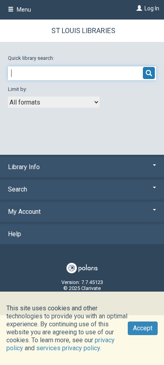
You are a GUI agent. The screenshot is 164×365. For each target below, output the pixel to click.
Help (14, 234)
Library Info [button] (24, 167)
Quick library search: (31, 58)
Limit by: (18, 89)
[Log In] (138, 8)
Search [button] (17, 189)
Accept (142, 328)
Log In (151, 8)
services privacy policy (68, 348)
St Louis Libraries (83, 30)
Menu (23, 9)
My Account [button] (24, 211)
